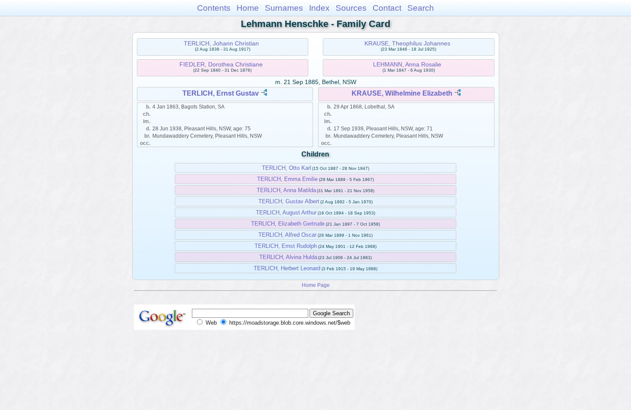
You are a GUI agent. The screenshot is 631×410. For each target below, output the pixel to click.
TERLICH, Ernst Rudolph (286, 246)
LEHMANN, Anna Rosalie (407, 64)
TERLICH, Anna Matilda (286, 190)
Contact (387, 7)
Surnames (284, 7)
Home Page (316, 285)
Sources (351, 7)
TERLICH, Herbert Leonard (287, 268)
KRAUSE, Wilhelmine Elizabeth (402, 93)
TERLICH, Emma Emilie (287, 179)
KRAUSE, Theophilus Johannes (407, 43)
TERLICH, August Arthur (286, 212)
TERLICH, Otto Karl (286, 168)
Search (420, 7)
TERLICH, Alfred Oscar (287, 235)
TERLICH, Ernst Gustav (220, 93)
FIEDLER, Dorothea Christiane (221, 64)
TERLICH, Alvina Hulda (288, 257)
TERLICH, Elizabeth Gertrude (288, 223)
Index (319, 7)
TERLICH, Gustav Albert (288, 201)
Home (248, 7)
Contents (214, 7)
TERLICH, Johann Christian (221, 43)
